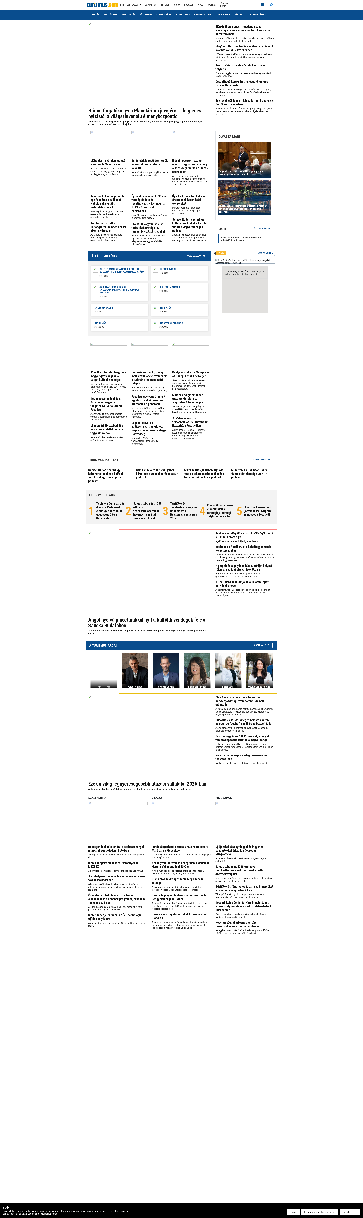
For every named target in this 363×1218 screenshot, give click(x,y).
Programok (224, 14)
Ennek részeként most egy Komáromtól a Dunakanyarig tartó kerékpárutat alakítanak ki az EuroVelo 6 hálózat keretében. (243, 92)
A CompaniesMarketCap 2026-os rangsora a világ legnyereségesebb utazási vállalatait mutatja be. (140, 789)
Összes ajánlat (262, 228)
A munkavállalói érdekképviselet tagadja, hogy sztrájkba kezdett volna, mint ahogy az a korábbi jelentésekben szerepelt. (243, 111)
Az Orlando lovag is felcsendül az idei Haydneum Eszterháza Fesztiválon (190, 422)
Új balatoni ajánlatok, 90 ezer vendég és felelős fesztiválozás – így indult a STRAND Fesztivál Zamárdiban (149, 203)
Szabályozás (183, 14)
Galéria (211, 5)
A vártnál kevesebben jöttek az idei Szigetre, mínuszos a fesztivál (258, 510)
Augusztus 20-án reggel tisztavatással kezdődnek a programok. (145, 441)
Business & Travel (204, 14)
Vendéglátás (128, 14)
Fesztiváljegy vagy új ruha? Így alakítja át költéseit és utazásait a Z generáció (148, 400)
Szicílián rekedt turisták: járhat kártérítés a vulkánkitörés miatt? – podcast (157, 473)
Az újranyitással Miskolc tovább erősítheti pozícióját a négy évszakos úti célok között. (106, 238)
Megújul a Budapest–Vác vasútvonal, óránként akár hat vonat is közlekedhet (244, 48)
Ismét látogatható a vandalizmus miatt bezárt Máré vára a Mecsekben (180, 848)
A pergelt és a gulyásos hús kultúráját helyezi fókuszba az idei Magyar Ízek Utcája (243, 567)
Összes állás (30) (196, 256)
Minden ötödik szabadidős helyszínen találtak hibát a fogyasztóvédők (106, 429)
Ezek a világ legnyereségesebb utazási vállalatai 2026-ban (147, 784)
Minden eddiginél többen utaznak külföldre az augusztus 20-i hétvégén (187, 398)
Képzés (238, 14)
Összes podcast (261, 459)
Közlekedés (146, 14)
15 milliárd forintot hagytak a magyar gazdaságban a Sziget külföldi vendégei (108, 376)
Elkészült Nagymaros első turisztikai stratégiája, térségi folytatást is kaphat (148, 227)
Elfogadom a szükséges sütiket (319, 1212)
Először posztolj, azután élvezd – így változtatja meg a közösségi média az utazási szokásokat (190, 166)
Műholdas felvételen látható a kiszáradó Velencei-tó (107, 162)
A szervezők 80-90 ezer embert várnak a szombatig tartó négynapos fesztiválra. (108, 417)
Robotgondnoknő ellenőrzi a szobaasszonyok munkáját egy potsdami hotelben (116, 848)
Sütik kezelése (350, 1212)
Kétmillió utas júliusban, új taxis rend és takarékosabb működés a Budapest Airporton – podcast (204, 473)
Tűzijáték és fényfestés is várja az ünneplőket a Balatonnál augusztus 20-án (183, 511)
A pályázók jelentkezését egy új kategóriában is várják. (115, 871)
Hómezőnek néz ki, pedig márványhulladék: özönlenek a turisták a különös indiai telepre (149, 378)
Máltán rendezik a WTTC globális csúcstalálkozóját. (241, 763)
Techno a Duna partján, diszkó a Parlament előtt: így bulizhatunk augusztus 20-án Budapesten (110, 511)
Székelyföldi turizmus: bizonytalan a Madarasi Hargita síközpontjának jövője (180, 864)
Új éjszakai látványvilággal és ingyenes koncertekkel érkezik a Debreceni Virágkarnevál (239, 850)
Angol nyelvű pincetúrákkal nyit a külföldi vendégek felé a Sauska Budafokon (146, 622)
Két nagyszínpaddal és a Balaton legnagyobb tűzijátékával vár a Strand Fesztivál (106, 404)
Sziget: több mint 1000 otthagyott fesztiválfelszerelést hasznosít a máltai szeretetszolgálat (147, 511)
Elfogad (293, 1212)
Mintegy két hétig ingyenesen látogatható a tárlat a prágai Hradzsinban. (187, 211)
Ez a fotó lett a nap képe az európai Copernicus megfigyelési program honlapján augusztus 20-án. (108, 171)
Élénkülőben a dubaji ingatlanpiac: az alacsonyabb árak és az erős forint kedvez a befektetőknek (242, 30)
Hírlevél (164, 5)
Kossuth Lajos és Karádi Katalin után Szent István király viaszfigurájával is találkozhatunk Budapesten (243, 906)
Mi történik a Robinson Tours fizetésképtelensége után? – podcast (249, 473)
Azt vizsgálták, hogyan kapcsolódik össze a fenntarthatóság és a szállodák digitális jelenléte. (108, 214)
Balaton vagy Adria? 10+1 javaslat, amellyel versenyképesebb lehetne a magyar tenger (242, 738)
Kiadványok (150, 5)
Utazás (95, 14)
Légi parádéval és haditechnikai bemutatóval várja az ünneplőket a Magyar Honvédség (149, 428)
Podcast (188, 5)
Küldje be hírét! (225, 5)
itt (258, 274)
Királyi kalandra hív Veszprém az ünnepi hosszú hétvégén (190, 374)
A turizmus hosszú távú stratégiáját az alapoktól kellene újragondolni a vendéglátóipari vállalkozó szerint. (189, 238)
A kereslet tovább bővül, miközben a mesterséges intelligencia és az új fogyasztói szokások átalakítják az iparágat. (115, 887)
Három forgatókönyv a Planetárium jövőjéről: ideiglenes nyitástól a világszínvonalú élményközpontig (144, 113)
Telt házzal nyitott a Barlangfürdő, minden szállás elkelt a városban (108, 226)
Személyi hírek (164, 14)
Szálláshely (110, 14)
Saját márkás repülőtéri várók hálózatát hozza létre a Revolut (149, 164)
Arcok (177, 5)
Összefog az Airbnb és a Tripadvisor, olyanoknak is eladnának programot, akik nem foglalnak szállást (116, 898)
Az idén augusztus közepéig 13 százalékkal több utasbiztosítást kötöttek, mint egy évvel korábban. (189, 409)
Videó (200, 5)
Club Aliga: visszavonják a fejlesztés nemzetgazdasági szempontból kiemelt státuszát (239, 701)
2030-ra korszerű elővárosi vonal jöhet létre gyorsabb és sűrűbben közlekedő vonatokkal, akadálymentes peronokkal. (243, 57)
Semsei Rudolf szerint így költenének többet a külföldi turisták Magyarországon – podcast (189, 225)
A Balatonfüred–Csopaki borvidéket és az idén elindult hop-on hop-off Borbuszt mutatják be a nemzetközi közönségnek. (242, 593)
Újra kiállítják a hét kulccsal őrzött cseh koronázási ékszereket (189, 199)
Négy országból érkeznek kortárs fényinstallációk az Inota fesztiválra (237, 924)
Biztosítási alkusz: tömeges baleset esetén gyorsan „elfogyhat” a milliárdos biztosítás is (243, 721)
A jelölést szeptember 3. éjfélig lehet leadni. (237, 541)
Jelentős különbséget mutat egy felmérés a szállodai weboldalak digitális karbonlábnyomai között (107, 201)
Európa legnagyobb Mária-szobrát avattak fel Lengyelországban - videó (179, 897)
